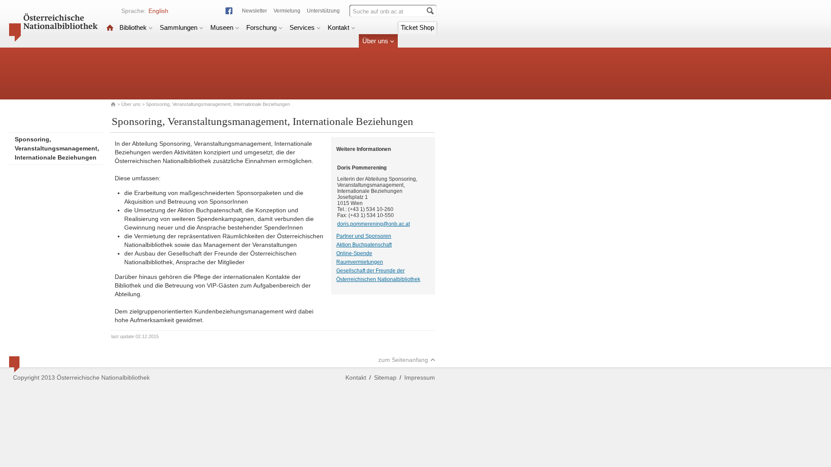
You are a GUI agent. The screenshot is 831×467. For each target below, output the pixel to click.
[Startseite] (110, 27)
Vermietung (287, 11)
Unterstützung (323, 11)
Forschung (261, 27)
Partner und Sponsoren (363, 236)
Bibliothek (133, 27)
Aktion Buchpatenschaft (364, 245)
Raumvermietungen (359, 262)
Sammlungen (178, 27)
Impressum (419, 377)
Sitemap (385, 377)
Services (302, 27)
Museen (221, 27)
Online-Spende (354, 253)
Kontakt (338, 27)
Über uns (375, 41)
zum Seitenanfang (403, 359)
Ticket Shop (417, 27)
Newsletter (254, 11)
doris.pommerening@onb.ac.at (373, 224)
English (158, 10)
